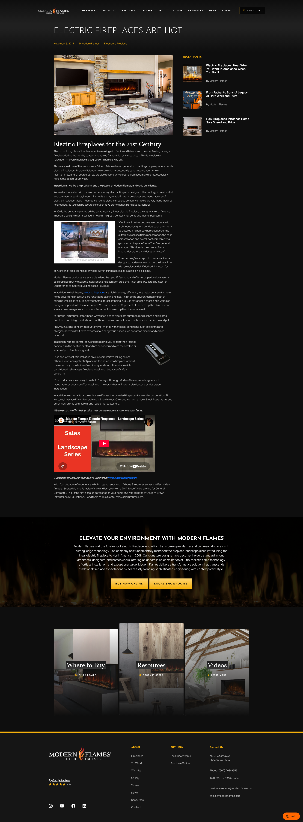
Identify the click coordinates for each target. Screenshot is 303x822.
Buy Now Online (129, 583)
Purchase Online (180, 763)
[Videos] (217, 672)
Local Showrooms (171, 583)
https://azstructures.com (122, 477)
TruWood (109, 11)
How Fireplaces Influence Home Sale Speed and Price (227, 120)
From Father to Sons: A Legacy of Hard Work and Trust (227, 94)
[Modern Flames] (53, 10)
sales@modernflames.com (225, 795)
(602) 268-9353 (228, 770)
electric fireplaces (94, 292)
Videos (177, 11)
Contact (228, 11)
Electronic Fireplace (115, 43)
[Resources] (151, 669)
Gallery (147, 11)
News (213, 11)
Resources (195, 11)
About (162, 11)
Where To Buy (254, 10)
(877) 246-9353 (230, 778)
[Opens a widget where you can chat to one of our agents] (291, 816)
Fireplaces (89, 11)
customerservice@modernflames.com (232, 788)
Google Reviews (61, 780)
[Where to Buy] (86, 672)
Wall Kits (128, 11)
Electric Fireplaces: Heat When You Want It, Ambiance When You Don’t (227, 68)
